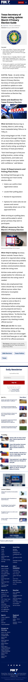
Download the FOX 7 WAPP (17, 596)
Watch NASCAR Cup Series (5, 641)
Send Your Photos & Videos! (17, 599)
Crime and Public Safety (5, 557)
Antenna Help (4, 611)
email (20, 665)
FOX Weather (16, 603)
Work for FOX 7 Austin (5, 601)
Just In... (3, 397)
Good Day (16, 547)
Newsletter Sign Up (5, 596)
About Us (4, 590)
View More (23, 397)
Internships (3, 604)
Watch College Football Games (5, 634)
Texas (4, 358)
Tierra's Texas (4, 570)
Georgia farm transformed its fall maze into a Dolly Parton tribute (9, 427)
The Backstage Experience (4, 585)
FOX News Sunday (5, 559)
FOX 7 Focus (16, 573)
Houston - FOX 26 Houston (17, 622)
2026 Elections (17, 25)
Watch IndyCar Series (4, 644)
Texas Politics (19, 353)
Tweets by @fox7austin (6, 541)
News (3, 547)
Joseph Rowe (5, 25)
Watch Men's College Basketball (5, 647)
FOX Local (11, 25)
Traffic (2, 551)
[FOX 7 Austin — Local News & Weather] (5, 2)
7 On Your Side (16, 572)
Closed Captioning (5, 606)
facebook (8, 665)
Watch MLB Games (4, 637)
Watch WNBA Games (4, 653)
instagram (14, 665)
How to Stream (5, 568)
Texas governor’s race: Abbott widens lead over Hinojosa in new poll (18, 461)
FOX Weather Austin (4, 576)
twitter (11, 665)
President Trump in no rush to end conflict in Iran (9, 512)
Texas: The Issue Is (17, 576)
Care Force (15, 578)
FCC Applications (5, 609)
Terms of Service (15, 391)
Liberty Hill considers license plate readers (9, 492)
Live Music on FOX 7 (17, 558)
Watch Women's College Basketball (5, 650)
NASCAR (3, 622)
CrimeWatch (16, 570)
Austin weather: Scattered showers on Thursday (9, 519)
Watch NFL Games (5, 632)
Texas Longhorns (5, 617)
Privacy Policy (15, 389)
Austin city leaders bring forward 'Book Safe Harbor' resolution (9, 400)
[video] (23, 493)
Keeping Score (16, 552)
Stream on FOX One (4, 629)
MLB (2, 621)
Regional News (16, 616)
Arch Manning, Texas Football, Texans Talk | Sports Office (8, 506)
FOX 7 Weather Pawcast (16, 593)
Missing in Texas (17, 580)
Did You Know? (16, 605)
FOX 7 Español (4, 572)
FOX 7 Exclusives (16, 567)
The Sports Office (5, 573)
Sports (3, 615)
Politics (3, 554)
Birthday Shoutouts (15, 550)
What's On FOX (5, 592)
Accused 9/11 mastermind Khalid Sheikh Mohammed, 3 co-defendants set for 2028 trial (9, 421)
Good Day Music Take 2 (5, 582)
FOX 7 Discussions (17, 582)
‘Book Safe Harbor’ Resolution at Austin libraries (8, 499)
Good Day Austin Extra (5, 579)
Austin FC (3, 619)
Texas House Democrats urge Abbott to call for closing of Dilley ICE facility (18, 467)
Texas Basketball (5, 624)
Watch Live (21, 2)
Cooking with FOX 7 (17, 555)
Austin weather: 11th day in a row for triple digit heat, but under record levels (18, 454)
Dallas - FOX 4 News (16, 619)
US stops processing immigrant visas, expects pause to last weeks (9, 407)
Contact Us (4, 594)
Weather (16, 590)
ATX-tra (15, 584)
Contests (15, 562)
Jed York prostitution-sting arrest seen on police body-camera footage (9, 414)
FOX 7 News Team (5, 599)
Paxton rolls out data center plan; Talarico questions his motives (18, 439)
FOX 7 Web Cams (17, 602)
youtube (17, 665)
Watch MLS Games (4, 656)
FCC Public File (4, 607)
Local (2, 549)
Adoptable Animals (17, 560)
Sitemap (3, 561)
